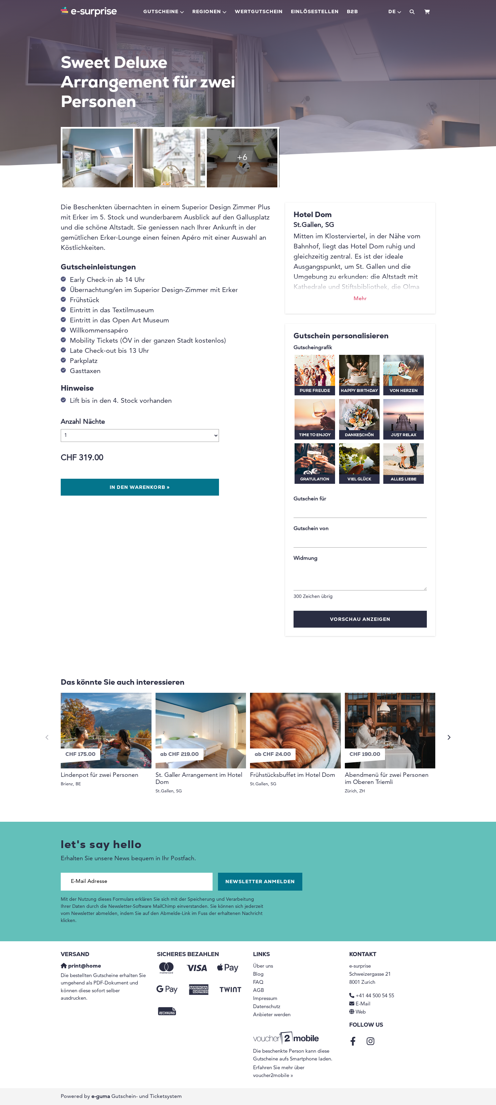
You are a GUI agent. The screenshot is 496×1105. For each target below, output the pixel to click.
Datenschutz (266, 1006)
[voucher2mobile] (287, 1038)
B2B (352, 12)
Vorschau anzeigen (360, 619)
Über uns (263, 966)
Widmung (306, 558)
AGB (258, 990)
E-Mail (363, 1004)
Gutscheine (160, 12)
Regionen (206, 12)
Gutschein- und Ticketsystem (136, 1096)
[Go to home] (89, 11)
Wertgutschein (259, 12)
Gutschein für (310, 499)
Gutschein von (311, 528)
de (392, 12)
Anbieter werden (272, 1015)
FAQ (258, 982)
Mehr (360, 298)
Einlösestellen (315, 12)
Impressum (265, 998)
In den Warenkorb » (140, 487)
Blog (258, 974)
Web (361, 1012)
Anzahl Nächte (83, 422)
